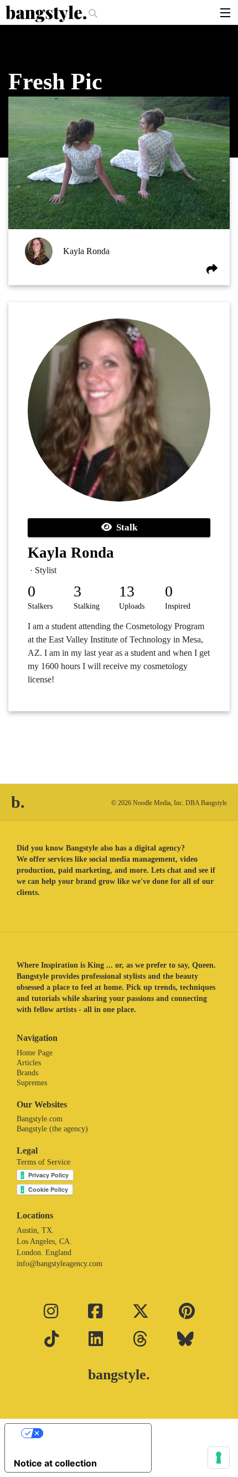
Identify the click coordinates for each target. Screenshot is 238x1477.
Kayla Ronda (86, 251)
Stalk (124, 527)
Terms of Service (43, 1162)
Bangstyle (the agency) (52, 1129)
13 (126, 591)
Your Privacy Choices (89, 1433)
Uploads (131, 606)
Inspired (177, 606)
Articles (29, 1063)
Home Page (35, 1053)
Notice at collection (55, 1463)
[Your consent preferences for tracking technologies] (218, 1457)
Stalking (87, 606)
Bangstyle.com (40, 1119)
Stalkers (40, 606)
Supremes (32, 1083)
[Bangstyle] (47, 14)
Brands (27, 1073)
